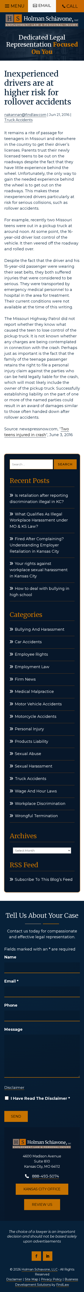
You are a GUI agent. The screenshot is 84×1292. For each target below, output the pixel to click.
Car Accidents (28, 642)
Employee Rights (31, 654)
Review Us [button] (42, 1205)
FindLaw (62, 1285)
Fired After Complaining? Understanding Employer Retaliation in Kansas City (37, 545)
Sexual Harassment (33, 766)
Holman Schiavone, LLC (40, 1269)
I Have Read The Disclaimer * (40, 1098)
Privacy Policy (51, 1279)
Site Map (31, 1279)
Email (11, 981)
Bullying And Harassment (39, 629)
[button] (14, 5)
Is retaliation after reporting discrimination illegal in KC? (39, 498)
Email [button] (44, 5)
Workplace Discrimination (40, 803)
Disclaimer (14, 1087)
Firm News (25, 679)
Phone (10, 1005)
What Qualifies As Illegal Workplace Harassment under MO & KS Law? (39, 520)
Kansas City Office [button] (42, 1189)
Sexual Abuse (28, 753)
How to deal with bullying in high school (39, 591)
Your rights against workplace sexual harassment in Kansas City (39, 569)
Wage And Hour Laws (36, 791)
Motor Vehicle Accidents (38, 704)
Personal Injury (29, 729)
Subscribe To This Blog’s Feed (44, 879)
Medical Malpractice (34, 691)
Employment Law (32, 666)
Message (13, 1029)
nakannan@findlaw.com (25, 115)
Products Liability (31, 741)
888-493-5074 (45, 1176)
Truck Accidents (18, 120)
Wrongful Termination (36, 816)
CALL (72, 6)
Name (10, 957)
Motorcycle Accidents (35, 716)
